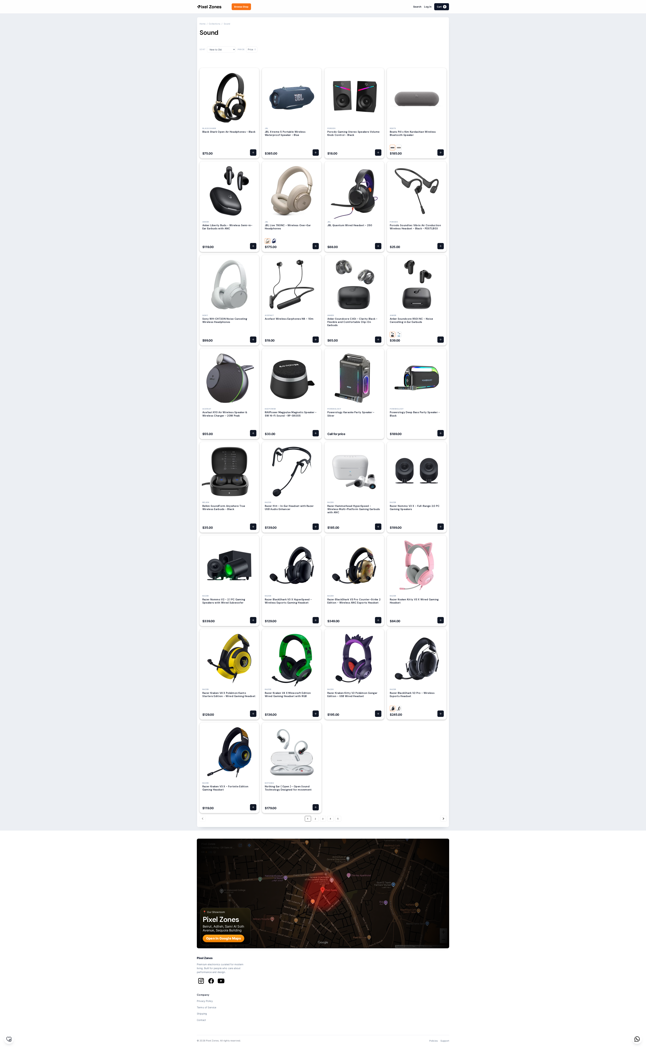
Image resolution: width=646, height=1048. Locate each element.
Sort (202, 49)
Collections (214, 24)
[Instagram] (201, 981)
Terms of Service (206, 1007)
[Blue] (274, 241)
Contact (201, 1020)
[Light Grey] (399, 147)
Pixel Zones (204, 958)
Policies (433, 1040)
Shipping (202, 1013)
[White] (399, 708)
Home (203, 24)
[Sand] (267, 241)
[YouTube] (221, 981)
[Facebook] (211, 981)
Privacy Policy (205, 1001)
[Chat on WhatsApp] (637, 1039)
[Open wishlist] (9, 1039)
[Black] (392, 334)
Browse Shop (241, 6)
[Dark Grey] (392, 147)
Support (444, 1040)
